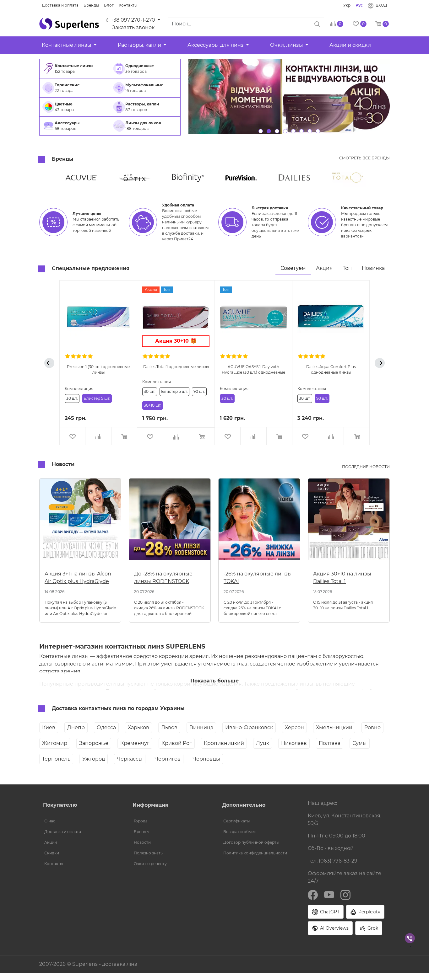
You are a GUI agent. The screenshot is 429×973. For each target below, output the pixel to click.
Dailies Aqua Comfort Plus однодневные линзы (331, 369)
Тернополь (56, 759)
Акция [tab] (324, 268)
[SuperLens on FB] (313, 894)
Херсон (294, 727)
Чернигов (168, 759)
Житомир (54, 743)
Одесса (106, 727)
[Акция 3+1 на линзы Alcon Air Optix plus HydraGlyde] (80, 521)
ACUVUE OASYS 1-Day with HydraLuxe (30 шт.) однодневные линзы (253, 369)
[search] (317, 24)
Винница (201, 727)
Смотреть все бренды (364, 158)
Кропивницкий (224, 743)
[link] (60, 5)
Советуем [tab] (293, 268)
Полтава (329, 743)
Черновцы (206, 759)
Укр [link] (346, 5)
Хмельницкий (334, 727)
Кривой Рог (176, 743)
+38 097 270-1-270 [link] (132, 20)
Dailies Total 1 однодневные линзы (176, 366)
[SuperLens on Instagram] (345, 894)
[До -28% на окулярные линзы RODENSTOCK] (169, 521)
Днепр (76, 727)
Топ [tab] (347, 268)
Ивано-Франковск (249, 727)
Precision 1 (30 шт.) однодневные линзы (98, 369)
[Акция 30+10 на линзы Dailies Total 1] (348, 521)
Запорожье (93, 743)
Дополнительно (243, 805)
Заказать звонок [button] (133, 27)
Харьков (138, 727)
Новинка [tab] (373, 268)
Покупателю (60, 805)
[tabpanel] (214, 363)
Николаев (294, 743)
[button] (69, 23)
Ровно (372, 727)
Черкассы (130, 759)
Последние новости (366, 466)
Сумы (359, 743)
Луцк (262, 743)
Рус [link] (359, 5)
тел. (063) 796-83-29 (332, 861)
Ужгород (93, 759)
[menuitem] (74, 68)
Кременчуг (134, 743)
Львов (169, 727)
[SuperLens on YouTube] (329, 894)
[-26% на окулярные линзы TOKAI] (259, 521)
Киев (48, 727)
